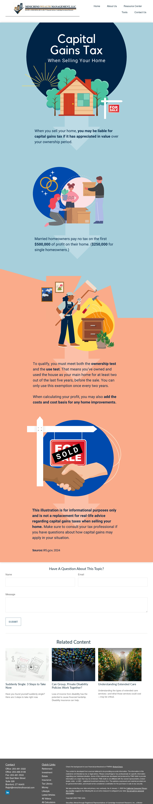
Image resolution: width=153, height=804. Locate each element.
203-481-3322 (19, 768)
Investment (47, 772)
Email (81, 574)
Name (9, 574)
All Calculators (48, 802)
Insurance (46, 779)
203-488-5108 (19, 771)
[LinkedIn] (8, 792)
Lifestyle (46, 791)
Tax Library (47, 783)
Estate (45, 776)
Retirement (47, 768)
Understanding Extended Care (117, 684)
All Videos (46, 798)
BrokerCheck (118, 766)
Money (45, 787)
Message (10, 594)
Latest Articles (48, 794)
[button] (96, 6)
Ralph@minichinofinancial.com (20, 787)
